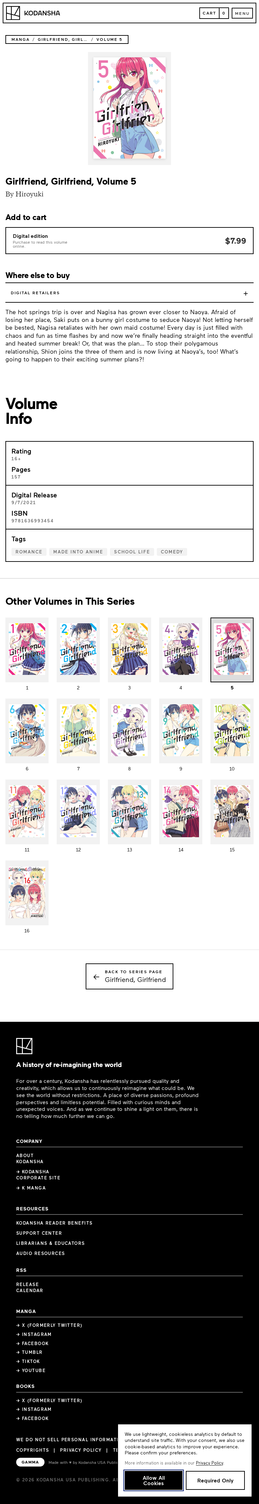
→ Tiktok (28, 1361)
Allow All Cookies (154, 1480)
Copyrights (32, 1450)
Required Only (215, 1480)
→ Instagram (34, 1334)
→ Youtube (31, 1370)
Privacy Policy (81, 1450)
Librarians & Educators (50, 1243)
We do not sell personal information (71, 1439)
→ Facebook (32, 1343)
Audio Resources (40, 1253)
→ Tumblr (29, 1352)
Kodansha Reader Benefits (54, 1223)
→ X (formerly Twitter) (49, 1325)
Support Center (39, 1233)
